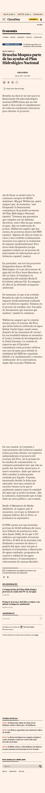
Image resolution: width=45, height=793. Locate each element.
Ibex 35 (6, 14)
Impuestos (20, 37)
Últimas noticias (10, 718)
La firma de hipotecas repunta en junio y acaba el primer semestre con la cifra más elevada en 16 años (21, 739)
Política (29, 37)
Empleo (12, 37)
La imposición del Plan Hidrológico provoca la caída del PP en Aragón (19, 591)
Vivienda (6, 37)
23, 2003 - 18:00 (22, 76)
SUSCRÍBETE (33, 19)
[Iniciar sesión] (41, 19)
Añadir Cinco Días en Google (15, 89)
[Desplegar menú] (4, 19)
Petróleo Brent (39, 14)
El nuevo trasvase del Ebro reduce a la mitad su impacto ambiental (21, 603)
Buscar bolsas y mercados (14, 760)
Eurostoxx (12, 771)
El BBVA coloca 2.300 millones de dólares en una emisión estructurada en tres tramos (22, 748)
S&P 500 (21, 14)
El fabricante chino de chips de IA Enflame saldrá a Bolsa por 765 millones (19, 724)
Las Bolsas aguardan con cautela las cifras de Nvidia (32, 45)
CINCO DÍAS (22, 72)
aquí (36, 635)
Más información (7, 629)
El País (40, 24)
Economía (9, 31)
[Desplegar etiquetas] (41, 618)
